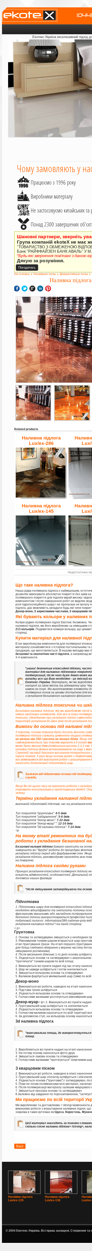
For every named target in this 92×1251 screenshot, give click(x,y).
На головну (22, 274)
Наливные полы (44, 274)
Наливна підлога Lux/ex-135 (20, 1198)
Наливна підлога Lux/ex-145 (41, 508)
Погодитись (27, 267)
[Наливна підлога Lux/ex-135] (24, 1192)
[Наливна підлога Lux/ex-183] (72, 403)
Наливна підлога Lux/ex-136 (57, 1198)
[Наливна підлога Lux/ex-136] (61, 1192)
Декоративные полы (74, 274)
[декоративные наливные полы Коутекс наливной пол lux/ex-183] (33, 403)
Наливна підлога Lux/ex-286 (41, 440)
